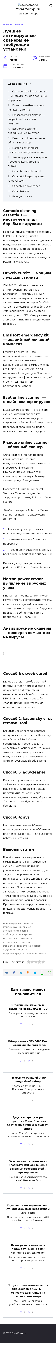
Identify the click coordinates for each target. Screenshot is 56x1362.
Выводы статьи (22, 196)
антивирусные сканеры (19, 923)
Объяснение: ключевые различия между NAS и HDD (28, 1006)
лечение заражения (16, 930)
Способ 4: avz (20, 191)
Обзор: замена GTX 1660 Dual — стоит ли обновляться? (28, 1043)
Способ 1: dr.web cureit (26, 171)
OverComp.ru (28, 9)
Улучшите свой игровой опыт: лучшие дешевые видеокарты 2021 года (28, 1209)
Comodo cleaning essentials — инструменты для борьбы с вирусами (27, 96)
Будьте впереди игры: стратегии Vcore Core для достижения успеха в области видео (28, 1123)
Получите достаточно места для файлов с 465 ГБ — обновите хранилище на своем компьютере (28, 1291)
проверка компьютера (18, 938)
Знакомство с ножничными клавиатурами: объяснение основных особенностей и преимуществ (28, 1167)
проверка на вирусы (17, 942)
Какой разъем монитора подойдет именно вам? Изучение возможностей (28, 1249)
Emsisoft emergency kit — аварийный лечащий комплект (26, 119)
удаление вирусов (16, 949)
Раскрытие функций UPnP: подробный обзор (28, 1079)
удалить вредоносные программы (25, 953)
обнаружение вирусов (18, 934)
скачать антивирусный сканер (23, 945)
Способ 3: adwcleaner (26, 186)
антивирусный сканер (18, 927)
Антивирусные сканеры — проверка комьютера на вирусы (27, 161)
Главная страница (13, 24)
